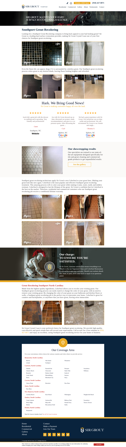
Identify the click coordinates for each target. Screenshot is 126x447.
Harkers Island (49, 373)
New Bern (67, 383)
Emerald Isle (48, 368)
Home (24, 423)
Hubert (28, 405)
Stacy (65, 377)
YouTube (58, 434)
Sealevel (66, 373)
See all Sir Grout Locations (50, 414)
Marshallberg (48, 375)
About (86, 7)
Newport (66, 368)
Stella (65, 405)
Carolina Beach (30, 394)
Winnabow (67, 360)
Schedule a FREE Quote (82, 3)
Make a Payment (50, 426)
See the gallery (79, 164)
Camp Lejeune (30, 400)
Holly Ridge (29, 402)
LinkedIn (63, 434)
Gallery (79, 7)
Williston (86, 371)
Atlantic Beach (30, 371)
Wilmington (67, 394)
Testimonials (93, 7)
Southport (48, 363)
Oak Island (48, 360)
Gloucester (48, 371)
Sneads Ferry (67, 402)
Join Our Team (49, 429)
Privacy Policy (65, 443)
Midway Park (68, 400)
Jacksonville (48, 400)
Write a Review (67, 3)
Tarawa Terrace (88, 402)
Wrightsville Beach (89, 394)
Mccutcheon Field (50, 405)
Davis (27, 377)
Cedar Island (29, 375)
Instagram (45, 434)
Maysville (48, 402)
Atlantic (28, 368)
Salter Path (67, 371)
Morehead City (49, 377)
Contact (101, 7)
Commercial (72, 7)
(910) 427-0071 (98, 3)
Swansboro (86, 368)
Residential (62, 7)
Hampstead (29, 410)
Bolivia (28, 360)
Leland (28, 363)
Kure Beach (48, 394)
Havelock (47, 383)
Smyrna (66, 375)
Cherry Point (29, 383)
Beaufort (28, 373)
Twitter (54, 434)
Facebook (49, 434)
